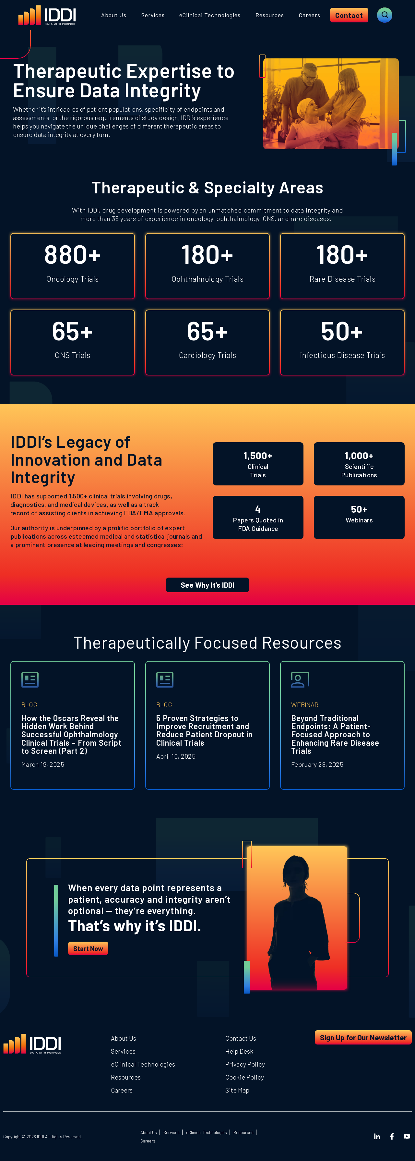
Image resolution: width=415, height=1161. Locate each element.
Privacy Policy (245, 1064)
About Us (113, 14)
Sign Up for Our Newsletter (363, 1037)
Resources (269, 14)
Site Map (237, 1090)
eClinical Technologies (210, 14)
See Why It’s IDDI (207, 584)
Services (153, 14)
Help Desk (239, 1051)
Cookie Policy (244, 1077)
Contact (349, 15)
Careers (309, 14)
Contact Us (240, 1038)
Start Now (88, 948)
